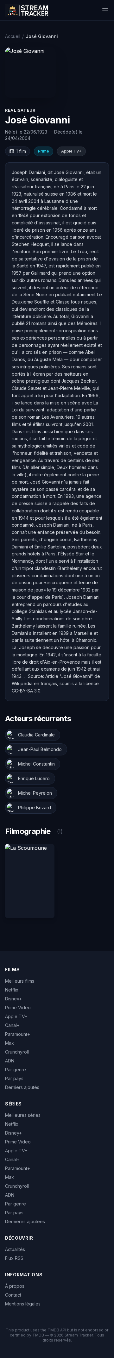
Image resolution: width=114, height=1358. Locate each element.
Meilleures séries (23, 1115)
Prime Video (18, 1007)
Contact (13, 1295)
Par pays (14, 1078)
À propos (14, 1286)
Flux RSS (14, 1258)
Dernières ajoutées (25, 1221)
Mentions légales (23, 1303)
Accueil (12, 36)
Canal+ (12, 1025)
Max (9, 1043)
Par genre (15, 1069)
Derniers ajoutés (22, 1087)
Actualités (15, 1249)
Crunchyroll (17, 1051)
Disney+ (13, 998)
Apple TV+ (16, 1016)
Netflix (11, 989)
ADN (9, 1060)
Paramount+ (17, 1034)
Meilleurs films (19, 981)
